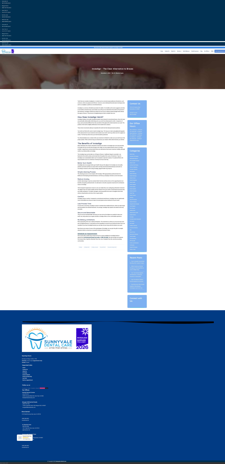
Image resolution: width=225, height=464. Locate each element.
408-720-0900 (133, 114)
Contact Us (167, 51)
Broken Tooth (132, 162)
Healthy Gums (132, 210)
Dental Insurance (194, 51)
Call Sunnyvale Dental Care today (92, 237)
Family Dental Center (28, 392)
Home (162, 51)
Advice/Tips (132, 154)
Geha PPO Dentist (133, 199)
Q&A (131, 229)
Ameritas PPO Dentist (134, 156)
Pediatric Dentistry (133, 225)
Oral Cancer (132, 221)
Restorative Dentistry (134, 234)
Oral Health (132, 223)
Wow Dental (26, 412)
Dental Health (132, 182)
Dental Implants (133, 188)
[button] (25, 438)
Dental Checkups (133, 173)
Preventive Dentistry (134, 227)
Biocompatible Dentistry (134, 160)
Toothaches (132, 245)
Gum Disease (132, 208)
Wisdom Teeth (132, 249)
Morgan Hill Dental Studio (29, 402)
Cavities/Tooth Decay (134, 165)
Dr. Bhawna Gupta (118, 73)
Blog (201, 51)
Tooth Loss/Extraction (134, 242)
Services (179, 51)
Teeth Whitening (133, 238)
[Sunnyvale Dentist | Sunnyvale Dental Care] (8, 51)
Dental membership (27, 376)
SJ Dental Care (26, 424)
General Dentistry (133, 201)
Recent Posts (132, 232)
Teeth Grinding (132, 236)
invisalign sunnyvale (95, 247)
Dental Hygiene (133, 184)
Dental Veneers (133, 195)
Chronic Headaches (133, 167)
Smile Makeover (186, 51)
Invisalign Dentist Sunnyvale (135, 219)
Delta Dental (132, 171)
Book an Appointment (27, 380)
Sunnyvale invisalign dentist (112, 247)
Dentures (131, 197)
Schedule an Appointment (87, 234)
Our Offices (206, 51)
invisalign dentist (86, 247)
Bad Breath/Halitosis (134, 158)
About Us (173, 51)
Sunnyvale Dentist (103, 247)
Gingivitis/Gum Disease (134, 203)
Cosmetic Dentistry (133, 169)
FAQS (212, 51)
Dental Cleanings (133, 175)
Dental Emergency (133, 180)
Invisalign (80, 247)
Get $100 (24, 378)
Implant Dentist (133, 214)
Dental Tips (132, 193)
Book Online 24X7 (4, 463)
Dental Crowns (133, 178)
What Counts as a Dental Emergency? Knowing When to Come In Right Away (137, 268)
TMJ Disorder (132, 240)
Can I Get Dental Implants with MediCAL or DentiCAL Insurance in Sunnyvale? (136, 274)
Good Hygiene (132, 206)
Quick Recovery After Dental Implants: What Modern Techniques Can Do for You (137, 286)
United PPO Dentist (133, 247)
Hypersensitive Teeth (134, 212)
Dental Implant (132, 186)
